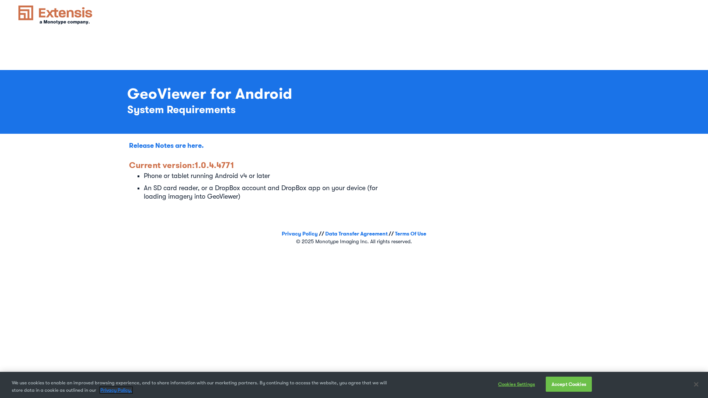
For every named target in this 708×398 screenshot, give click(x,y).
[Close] (696, 384)
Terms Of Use (410, 233)
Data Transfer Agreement (356, 233)
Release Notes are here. (166, 145)
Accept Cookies (569, 384)
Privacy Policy (300, 233)
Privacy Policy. (116, 390)
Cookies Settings (516, 384)
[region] (354, 385)
